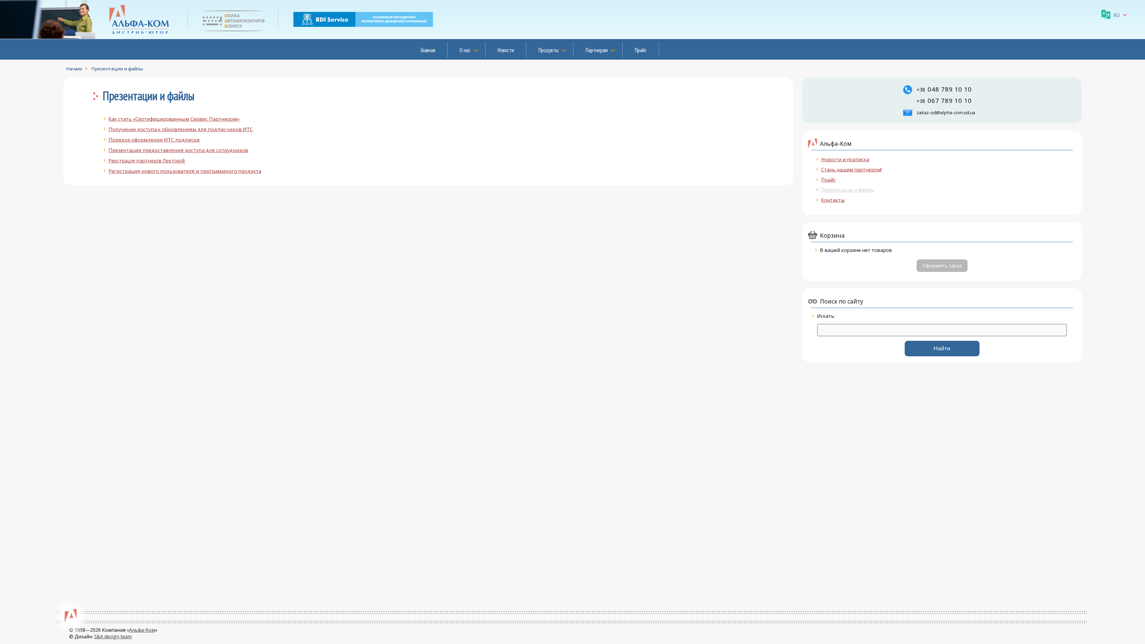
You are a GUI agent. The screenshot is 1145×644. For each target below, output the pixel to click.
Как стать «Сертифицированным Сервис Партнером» (174, 118)
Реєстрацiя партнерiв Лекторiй (147, 160)
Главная (427, 50)
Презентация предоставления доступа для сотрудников (178, 150)
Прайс (641, 50)
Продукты (548, 50)
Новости (505, 50)
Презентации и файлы (117, 69)
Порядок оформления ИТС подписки (154, 139)
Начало (74, 69)
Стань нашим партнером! (851, 169)
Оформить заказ (942, 265)
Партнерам (596, 50)
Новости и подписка (845, 159)
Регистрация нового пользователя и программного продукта (185, 171)
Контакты (832, 200)
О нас (465, 50)
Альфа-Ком (142, 630)
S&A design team (113, 636)
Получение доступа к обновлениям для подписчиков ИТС (181, 129)
